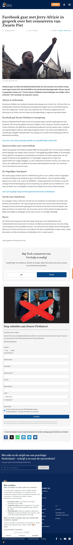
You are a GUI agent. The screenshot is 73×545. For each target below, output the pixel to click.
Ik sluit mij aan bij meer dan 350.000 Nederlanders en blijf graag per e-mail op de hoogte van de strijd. (22, 410)
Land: (6, 393)
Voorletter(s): (9, 353)
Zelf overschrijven (44, 526)
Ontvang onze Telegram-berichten (62, 514)
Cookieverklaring (33, 539)
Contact (58, 509)
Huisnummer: (8, 373)
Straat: (6, 380)
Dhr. (7, 350)
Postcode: (7, 366)
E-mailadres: (8, 400)
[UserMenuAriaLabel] (64, 4)
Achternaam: (8, 360)
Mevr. (13, 350)
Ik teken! (36, 417)
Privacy (58, 518)
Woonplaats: (8, 386)
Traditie (60, 31)
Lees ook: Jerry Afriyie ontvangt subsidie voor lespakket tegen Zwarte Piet (29, 140)
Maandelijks (42, 516)
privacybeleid (7, 423)
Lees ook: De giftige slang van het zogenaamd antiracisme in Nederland (28, 191)
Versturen (43, 467)
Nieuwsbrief (42, 509)
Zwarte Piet (67, 31)
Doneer (55, 4)
